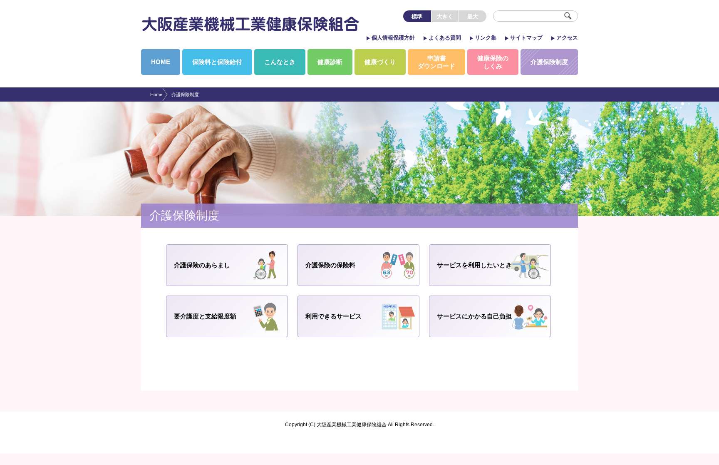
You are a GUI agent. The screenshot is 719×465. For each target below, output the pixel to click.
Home (156, 94)
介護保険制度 (185, 94)
